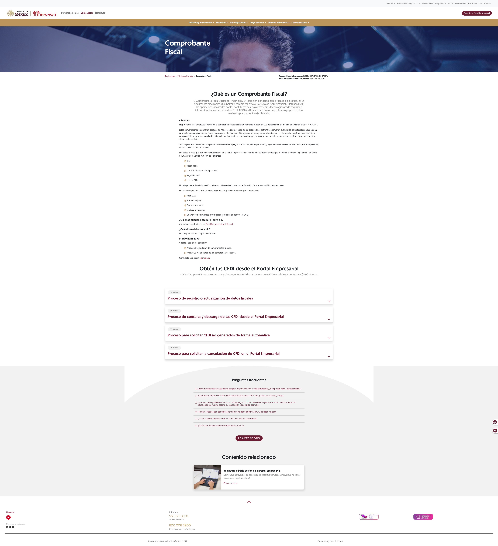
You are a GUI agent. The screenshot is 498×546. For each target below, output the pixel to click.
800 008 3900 (180, 525)
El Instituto (100, 13)
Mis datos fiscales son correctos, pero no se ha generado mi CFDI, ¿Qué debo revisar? (237, 412)
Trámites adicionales (185, 76)
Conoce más (229, 483)
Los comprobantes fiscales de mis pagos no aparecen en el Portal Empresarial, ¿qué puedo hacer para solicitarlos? (249, 389)
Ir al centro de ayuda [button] (249, 438)
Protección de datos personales (462, 4)
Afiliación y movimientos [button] (200, 23)
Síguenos (10, 512)
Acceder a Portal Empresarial (477, 13)
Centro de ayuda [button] (300, 23)
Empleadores (87, 13)
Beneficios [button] (221, 23)
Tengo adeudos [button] (257, 23)
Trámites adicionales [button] (278, 23)
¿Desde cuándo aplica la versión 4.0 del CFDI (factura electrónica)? (227, 419)
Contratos (390, 4)
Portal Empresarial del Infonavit (219, 224)
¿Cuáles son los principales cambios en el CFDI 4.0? (221, 426)
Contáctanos (485, 4)
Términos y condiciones (330, 541)
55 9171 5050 (178, 516)
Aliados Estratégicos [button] (406, 4)
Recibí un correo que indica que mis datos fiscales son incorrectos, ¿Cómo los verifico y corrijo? (241, 396)
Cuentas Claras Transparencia (432, 4)
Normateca (205, 258)
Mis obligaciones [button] (238, 23)
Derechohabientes (70, 13)
